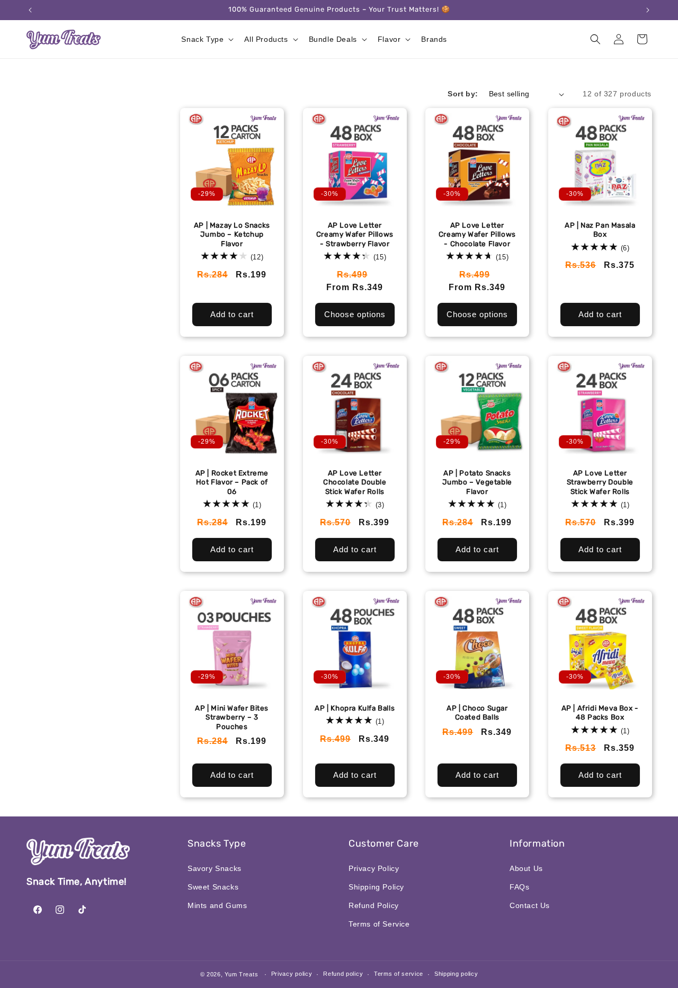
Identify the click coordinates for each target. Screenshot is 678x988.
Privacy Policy (374, 868)
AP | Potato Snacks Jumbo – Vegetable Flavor (477, 481)
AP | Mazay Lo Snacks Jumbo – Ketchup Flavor (232, 234)
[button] (206, 39)
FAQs (519, 887)
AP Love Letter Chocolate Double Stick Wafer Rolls (354, 481)
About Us (526, 868)
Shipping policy (456, 974)
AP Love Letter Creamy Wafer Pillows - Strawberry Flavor (354, 234)
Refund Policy (374, 905)
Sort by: (463, 93)
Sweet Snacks (213, 887)
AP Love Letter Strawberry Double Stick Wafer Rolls (599, 481)
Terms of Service (379, 924)
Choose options (354, 314)
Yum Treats (241, 974)
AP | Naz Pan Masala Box (600, 230)
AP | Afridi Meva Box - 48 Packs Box (599, 712)
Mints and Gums (217, 905)
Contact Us (530, 905)
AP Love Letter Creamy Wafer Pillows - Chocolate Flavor (477, 234)
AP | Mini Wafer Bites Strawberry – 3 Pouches (232, 716)
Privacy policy (292, 974)
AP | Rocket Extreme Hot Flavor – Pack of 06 (232, 481)
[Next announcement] (647, 10)
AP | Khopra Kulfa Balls (355, 707)
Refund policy (343, 974)
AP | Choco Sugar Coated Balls (477, 712)
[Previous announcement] (30, 10)
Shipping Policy (376, 887)
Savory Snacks (215, 868)
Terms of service (398, 974)
